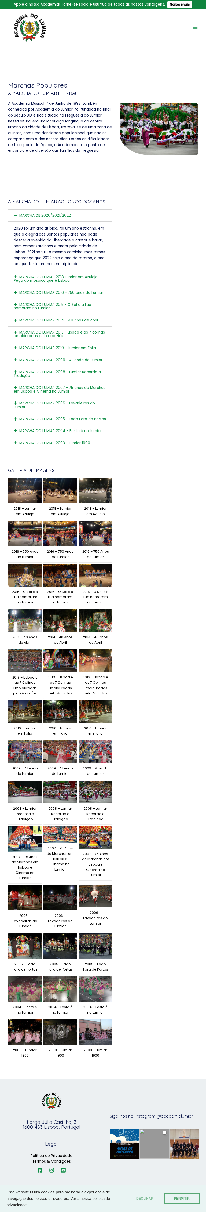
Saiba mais (180, 4)
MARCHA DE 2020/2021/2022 (45, 215)
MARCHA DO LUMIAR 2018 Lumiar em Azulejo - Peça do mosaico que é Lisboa (57, 278)
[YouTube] (63, 1170)
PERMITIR (182, 1198)
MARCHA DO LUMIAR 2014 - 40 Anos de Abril (58, 320)
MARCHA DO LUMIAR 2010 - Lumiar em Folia (57, 347)
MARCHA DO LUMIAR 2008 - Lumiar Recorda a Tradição (57, 374)
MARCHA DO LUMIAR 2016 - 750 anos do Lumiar (61, 292)
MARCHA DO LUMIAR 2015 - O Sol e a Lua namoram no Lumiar (52, 306)
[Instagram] (51, 1170)
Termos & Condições (51, 1161)
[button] (124, 1144)
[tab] (60, 216)
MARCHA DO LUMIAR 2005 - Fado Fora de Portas (62, 419)
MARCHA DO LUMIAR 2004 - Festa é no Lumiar (60, 430)
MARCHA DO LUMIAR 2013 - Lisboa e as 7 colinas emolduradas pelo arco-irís (59, 334)
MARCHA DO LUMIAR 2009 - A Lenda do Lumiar (60, 360)
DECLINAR (144, 1198)
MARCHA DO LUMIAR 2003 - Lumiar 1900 (54, 443)
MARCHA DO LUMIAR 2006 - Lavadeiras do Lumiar (54, 405)
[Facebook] (39, 1170)
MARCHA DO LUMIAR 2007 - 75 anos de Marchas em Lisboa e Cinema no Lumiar (59, 389)
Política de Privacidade (51, 1155)
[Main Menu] (195, 27)
